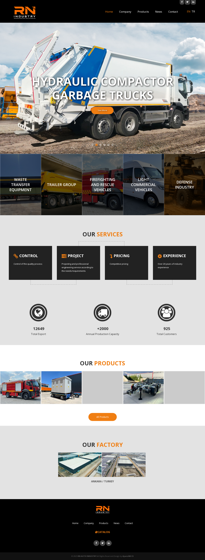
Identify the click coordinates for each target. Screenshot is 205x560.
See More (102, 110)
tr (193, 11)
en (188, 11)
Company (125, 11)
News (158, 11)
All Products (102, 416)
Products (143, 11)
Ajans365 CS (128, 556)
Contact (173, 11)
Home (109, 11)
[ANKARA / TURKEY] (80, 464)
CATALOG (104, 532)
